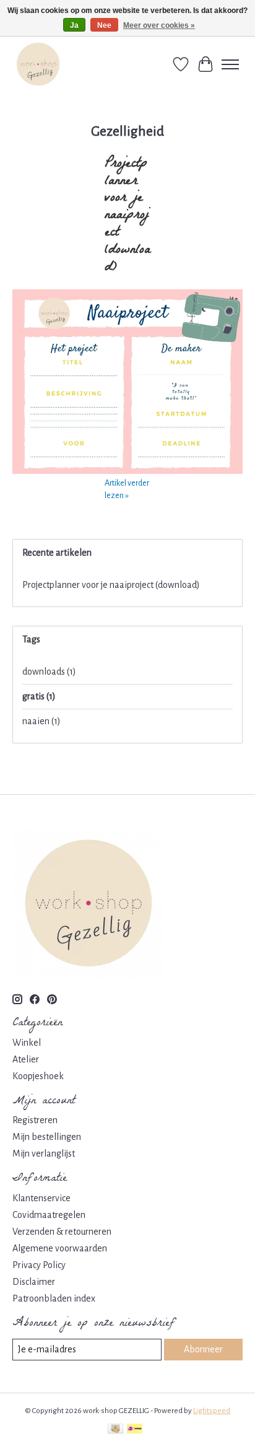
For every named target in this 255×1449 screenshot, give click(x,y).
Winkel (26, 1043)
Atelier (25, 1059)
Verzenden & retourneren (61, 1232)
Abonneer (203, 1349)
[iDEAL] (134, 1430)
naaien (41, 721)
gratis (39, 696)
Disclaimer (33, 1282)
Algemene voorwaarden (59, 1248)
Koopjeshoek (38, 1076)
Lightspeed (211, 1410)
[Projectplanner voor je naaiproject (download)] (127, 471)
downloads (49, 671)
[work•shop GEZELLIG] (38, 64)
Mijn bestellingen (46, 1137)
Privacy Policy (39, 1265)
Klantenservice (41, 1198)
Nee (104, 25)
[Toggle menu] (230, 64)
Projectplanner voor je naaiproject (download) (127, 216)
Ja (74, 25)
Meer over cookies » (159, 25)
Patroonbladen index (53, 1298)
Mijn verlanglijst (43, 1153)
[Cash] (115, 1430)
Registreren (35, 1120)
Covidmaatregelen (48, 1215)
